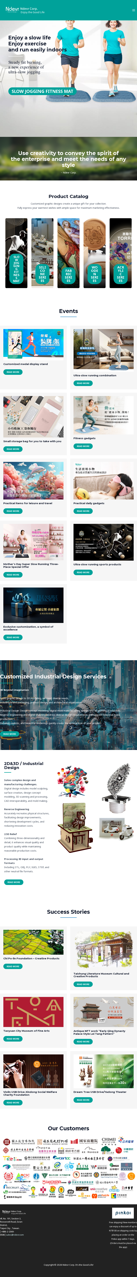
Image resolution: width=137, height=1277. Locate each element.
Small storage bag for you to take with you (32, 441)
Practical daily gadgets (89, 503)
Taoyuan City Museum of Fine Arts (26, 1030)
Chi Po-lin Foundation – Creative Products (31, 958)
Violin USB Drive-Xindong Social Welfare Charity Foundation (30, 1093)
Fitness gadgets (85, 438)
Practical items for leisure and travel (27, 503)
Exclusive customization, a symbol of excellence (28, 628)
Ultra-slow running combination (95, 375)
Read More (13, 371)
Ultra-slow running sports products (97, 564)
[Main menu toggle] (133, 10)
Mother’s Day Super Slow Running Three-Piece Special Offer (31, 565)
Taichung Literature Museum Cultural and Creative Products (101, 975)
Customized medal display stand (25, 364)
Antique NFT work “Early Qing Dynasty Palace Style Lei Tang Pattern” (99, 1032)
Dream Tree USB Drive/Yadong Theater (100, 1092)
